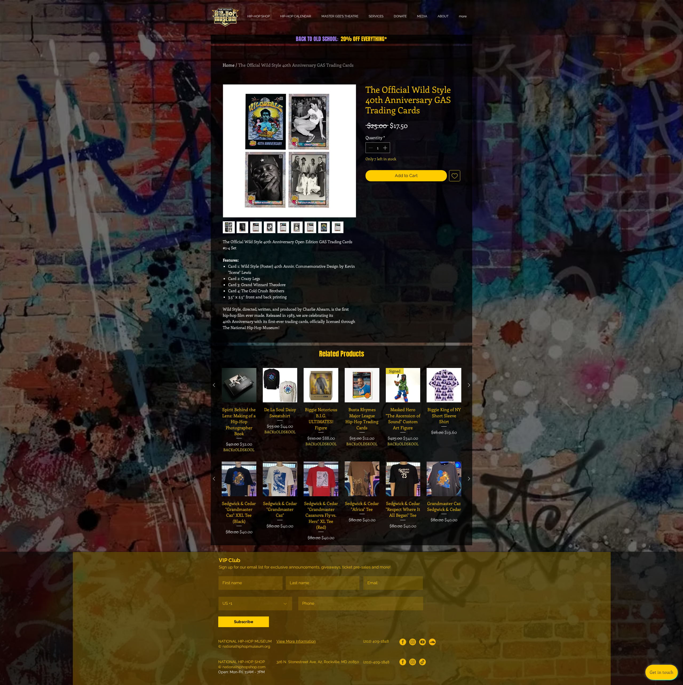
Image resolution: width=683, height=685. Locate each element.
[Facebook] (402, 642)
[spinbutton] (378, 148)
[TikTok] (422, 662)
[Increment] (385, 148)
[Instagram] (412, 642)
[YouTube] (422, 642)
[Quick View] (239, 385)
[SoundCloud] (432, 642)
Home (229, 65)
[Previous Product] (214, 385)
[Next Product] (469, 385)
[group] (341, 410)
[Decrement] (370, 148)
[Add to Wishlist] (454, 175)
